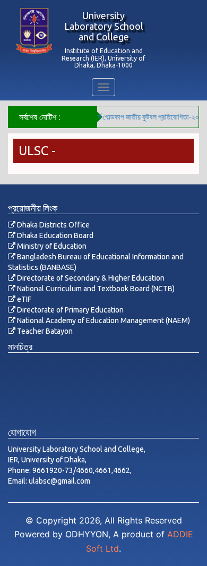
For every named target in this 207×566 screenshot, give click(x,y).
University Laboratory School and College (103, 26)
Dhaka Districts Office (52, 225)
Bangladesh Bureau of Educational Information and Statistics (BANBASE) (96, 262)
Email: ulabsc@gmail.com (49, 481)
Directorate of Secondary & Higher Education (90, 278)
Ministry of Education (51, 246)
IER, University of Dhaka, (47, 459)
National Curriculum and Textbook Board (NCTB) (95, 288)
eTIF (23, 299)
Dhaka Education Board (54, 235)
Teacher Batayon (44, 331)
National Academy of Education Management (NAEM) (102, 320)
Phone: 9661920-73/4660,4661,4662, (70, 470)
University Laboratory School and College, (76, 449)
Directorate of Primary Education (69, 310)
